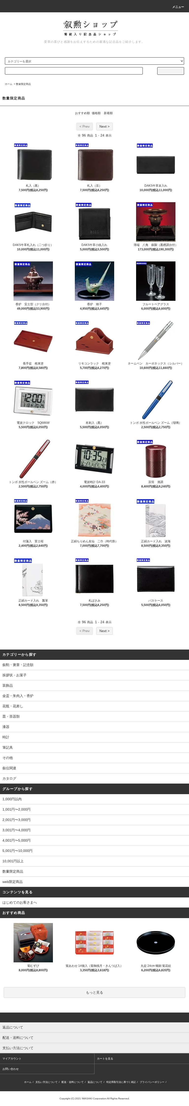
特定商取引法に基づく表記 (121, 1082)
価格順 (96, 113)
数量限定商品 (23, 84)
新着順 (108, 113)
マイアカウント (11, 1058)
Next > (104, 126)
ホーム (8, 84)
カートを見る (105, 1058)
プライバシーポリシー (152, 1082)
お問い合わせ (10, 1068)
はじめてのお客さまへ (19, 902)
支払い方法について (46, 1082)
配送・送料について (73, 1082)
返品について (95, 1082)
